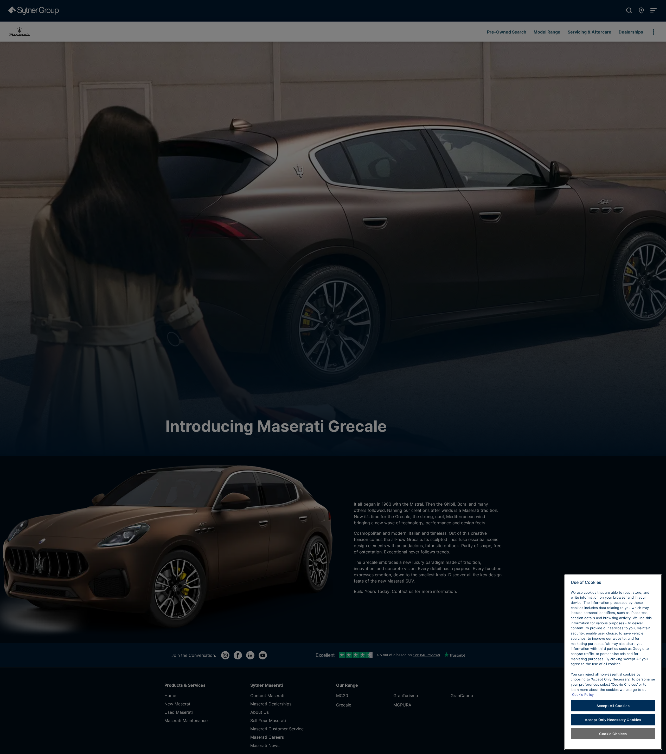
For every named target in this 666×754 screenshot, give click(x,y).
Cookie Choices (613, 734)
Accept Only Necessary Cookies (613, 720)
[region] (613, 662)
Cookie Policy (583, 694)
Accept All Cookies (613, 706)
